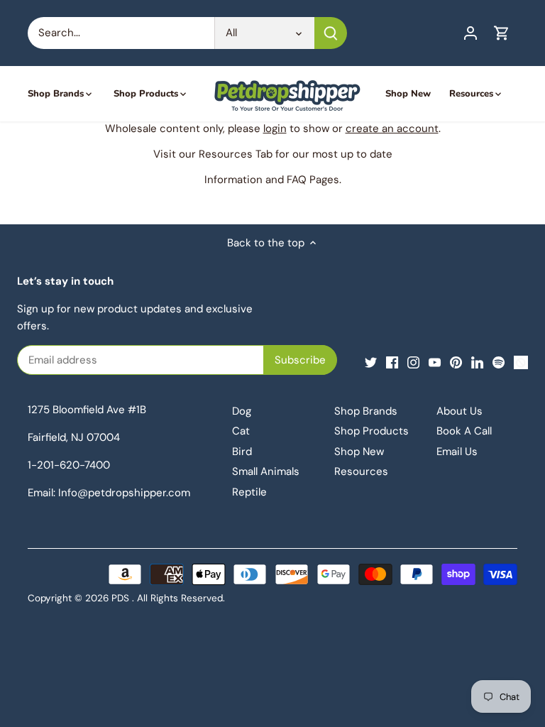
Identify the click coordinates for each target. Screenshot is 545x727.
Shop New (359, 451)
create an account (392, 128)
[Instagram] (413, 361)
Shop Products (371, 431)
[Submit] (330, 33)
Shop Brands (365, 411)
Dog (241, 411)
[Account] (470, 33)
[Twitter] (371, 361)
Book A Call (464, 431)
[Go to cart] (501, 33)
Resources (361, 471)
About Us (459, 411)
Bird (242, 451)
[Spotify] (498, 361)
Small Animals (265, 471)
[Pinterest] (456, 361)
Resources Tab (235, 154)
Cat (241, 431)
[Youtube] (435, 361)
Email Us (457, 451)
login (275, 128)
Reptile (249, 492)
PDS (120, 598)
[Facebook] (392, 361)
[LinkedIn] (477, 361)
